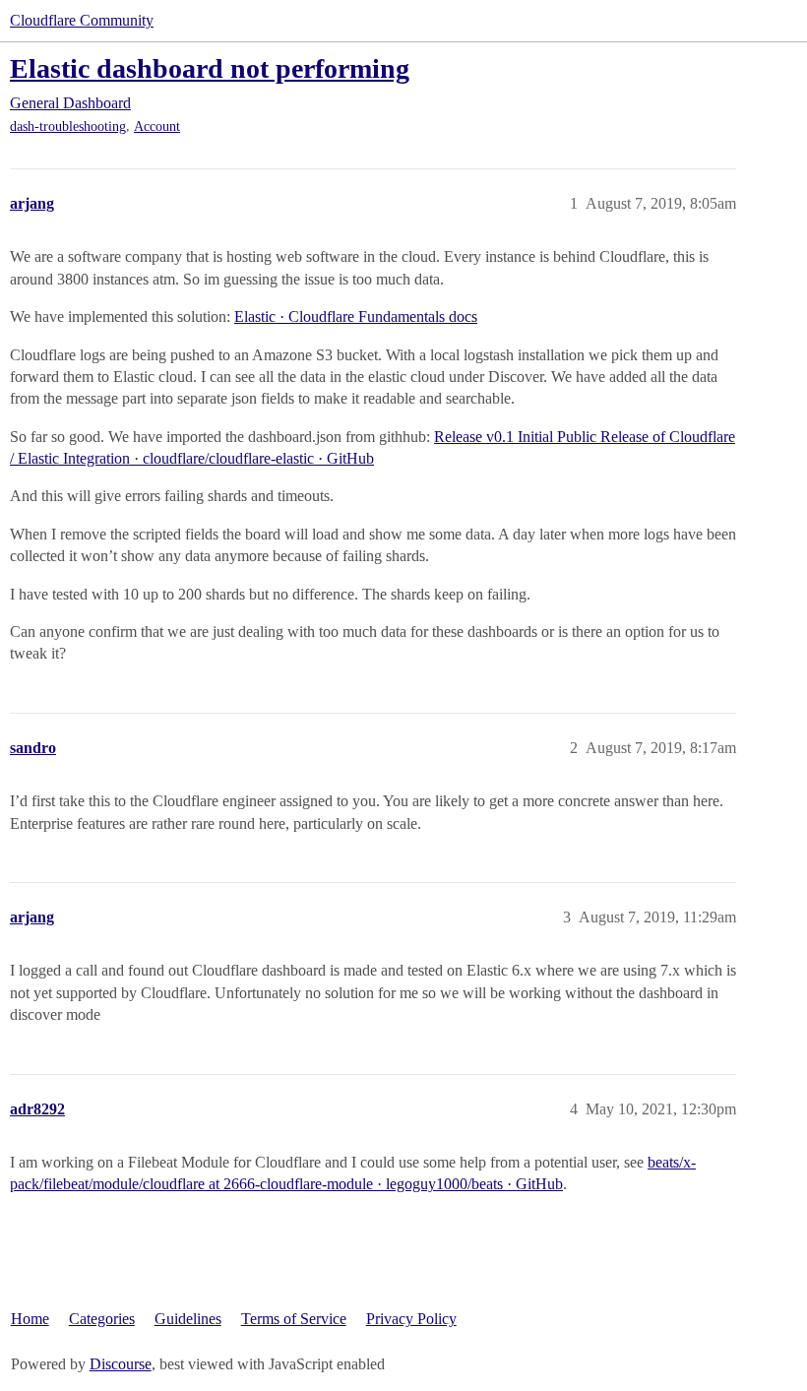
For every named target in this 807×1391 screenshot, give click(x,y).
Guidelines (188, 1318)
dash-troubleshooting (68, 126)
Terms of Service (293, 1318)
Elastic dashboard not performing (209, 68)
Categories (102, 1318)
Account (157, 126)
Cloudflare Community (82, 20)
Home (30, 1318)
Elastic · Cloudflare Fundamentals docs (355, 316)
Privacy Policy (411, 1318)
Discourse (121, 1364)
